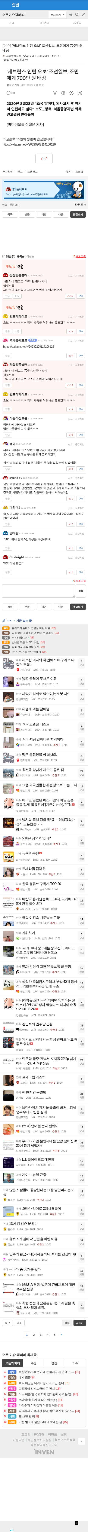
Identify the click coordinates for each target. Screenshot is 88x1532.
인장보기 (14, 204)
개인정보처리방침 (39, 1440)
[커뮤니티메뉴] (4, 4)
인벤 (15, 5)
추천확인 (8, 171)
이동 (17, 296)
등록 (80, 590)
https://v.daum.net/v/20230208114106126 (29, 144)
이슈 (75, 1363)
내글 (11, 22)
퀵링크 (52, 1434)
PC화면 (39, 1434)
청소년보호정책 (64, 1439)
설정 (64, 1434)
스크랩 (79, 171)
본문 (27, 214)
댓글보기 (78, 606)
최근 (7, 1322)
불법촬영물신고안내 (44, 1445)
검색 (67, 1322)
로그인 (25, 1434)
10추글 (77, 22)
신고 (20, 171)
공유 (68, 171)
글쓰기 (84, 15)
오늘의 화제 (12, 1363)
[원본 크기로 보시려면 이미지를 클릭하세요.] (44, 98)
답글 (7, 296)
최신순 (30, 256)
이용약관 (19, 1440)
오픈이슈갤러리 (13, 14)
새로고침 (81, 256)
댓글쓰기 (78, 214)
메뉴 (4, 204)
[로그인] (75, 4)
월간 (54, 1363)
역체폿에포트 (13, 55)
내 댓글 (44, 22)
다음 (60, 214)
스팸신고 (32, 171)
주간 (33, 1363)
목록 (10, 214)
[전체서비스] (83, 4)
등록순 (20, 256)
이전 (44, 214)
